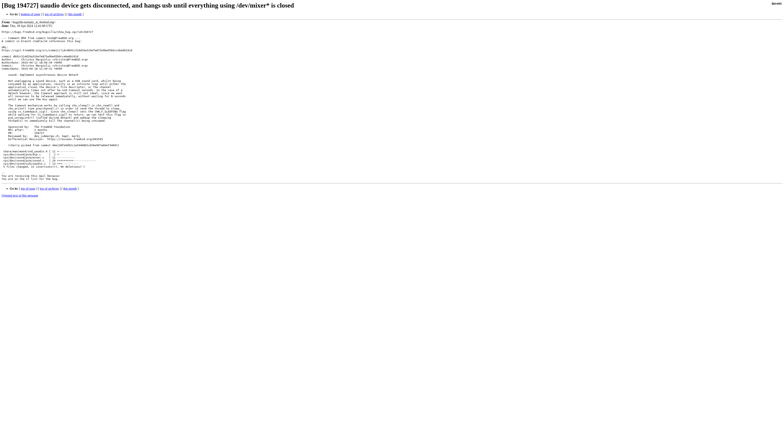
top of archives (54, 14)
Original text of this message (20, 195)
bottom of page (30, 14)
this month (75, 14)
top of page (28, 188)
